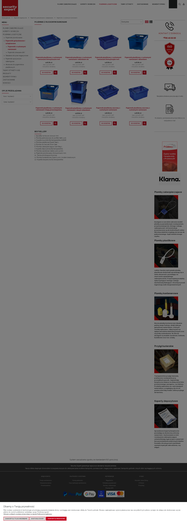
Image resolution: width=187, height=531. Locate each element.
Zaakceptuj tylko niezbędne (16, 518)
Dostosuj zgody (37, 518)
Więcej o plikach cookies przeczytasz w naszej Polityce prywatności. (27, 514)
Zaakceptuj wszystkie (56, 518)
